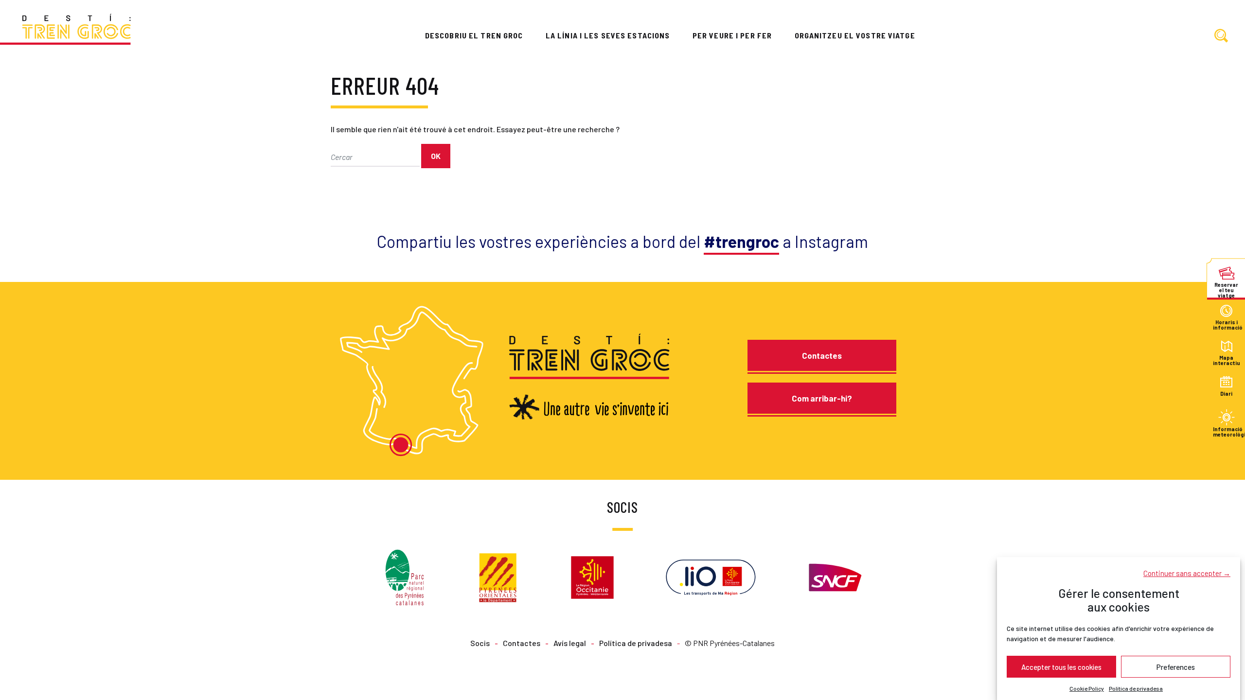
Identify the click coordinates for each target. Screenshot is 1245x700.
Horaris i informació (1226, 325)
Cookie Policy (1086, 688)
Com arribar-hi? (822, 398)
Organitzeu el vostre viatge (855, 35)
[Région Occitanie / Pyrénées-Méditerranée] (592, 576)
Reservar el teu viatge (1226, 287)
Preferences (1175, 666)
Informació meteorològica (1226, 431)
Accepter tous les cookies (1061, 666)
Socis (480, 643)
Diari (1226, 393)
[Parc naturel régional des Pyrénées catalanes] (405, 576)
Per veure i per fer (732, 35)
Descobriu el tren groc (474, 35)
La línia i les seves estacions (608, 35)
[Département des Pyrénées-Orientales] (498, 576)
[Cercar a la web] (1221, 36)
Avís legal (569, 643)
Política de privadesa (1136, 688)
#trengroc (741, 241)
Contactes (822, 355)
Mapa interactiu (1226, 360)
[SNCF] (834, 576)
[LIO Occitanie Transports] (710, 576)
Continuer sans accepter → (1186, 572)
